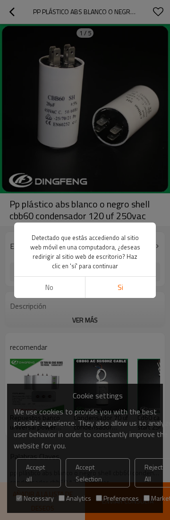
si (120, 287)
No (49, 287)
